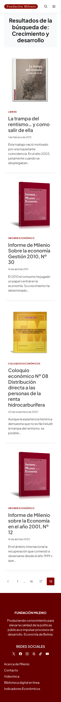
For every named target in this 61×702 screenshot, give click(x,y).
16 (31, 581)
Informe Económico (21, 238)
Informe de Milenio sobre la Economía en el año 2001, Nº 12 (29, 523)
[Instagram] (27, 654)
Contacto (11, 670)
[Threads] (34, 654)
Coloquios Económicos (24, 363)
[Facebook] (20, 654)
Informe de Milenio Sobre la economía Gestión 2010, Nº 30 (29, 253)
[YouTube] (47, 654)
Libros (12, 111)
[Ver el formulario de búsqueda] (46, 6)
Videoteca (11, 676)
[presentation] (30, 79)
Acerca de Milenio (16, 664)
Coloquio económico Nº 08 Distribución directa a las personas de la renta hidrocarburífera (28, 387)
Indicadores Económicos (22, 689)
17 (40, 581)
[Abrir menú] (54, 6)
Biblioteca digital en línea (21, 682)
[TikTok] (40, 654)
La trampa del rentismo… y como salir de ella (29, 124)
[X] (14, 654)
